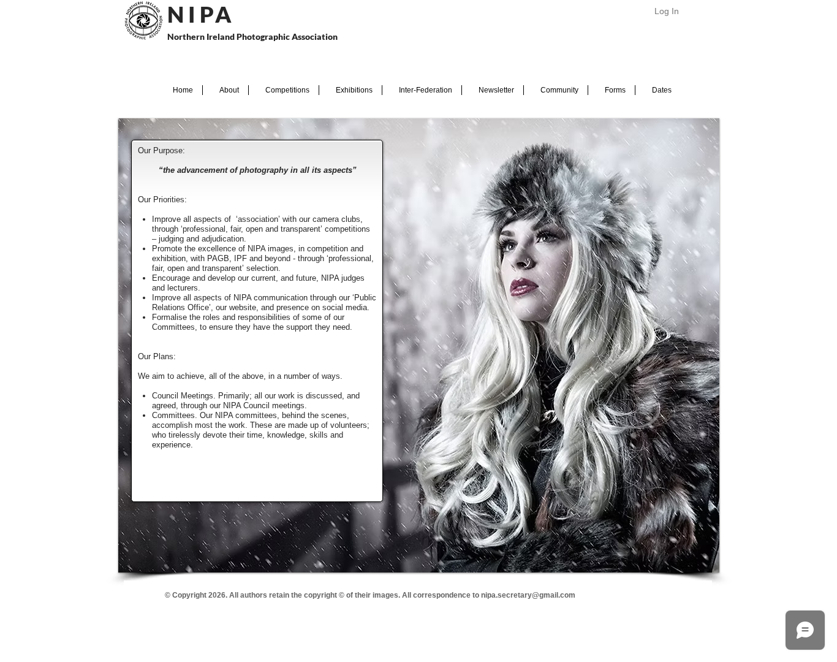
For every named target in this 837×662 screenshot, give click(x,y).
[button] (225, 90)
